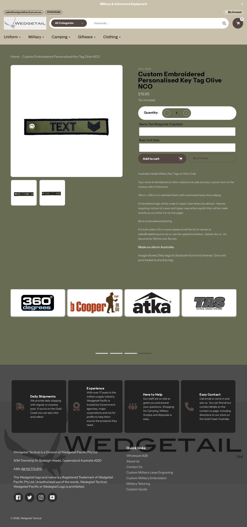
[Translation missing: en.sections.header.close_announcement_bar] (242, 4)
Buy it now (200, 158)
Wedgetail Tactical (30, 518)
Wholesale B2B (137, 456)
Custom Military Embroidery (146, 478)
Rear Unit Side (149, 140)
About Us (133, 461)
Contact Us (134, 467)
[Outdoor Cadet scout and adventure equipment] (38, 302)
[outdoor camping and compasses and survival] (152, 302)
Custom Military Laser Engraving (149, 472)
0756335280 (54, 12)
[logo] (95, 302)
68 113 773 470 (31, 469)
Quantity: (151, 112)
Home (15, 56)
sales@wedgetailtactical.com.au (23, 12)
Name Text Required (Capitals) (161, 124)
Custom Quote (136, 489)
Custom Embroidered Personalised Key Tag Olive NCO (61, 56)
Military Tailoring (138, 484)
